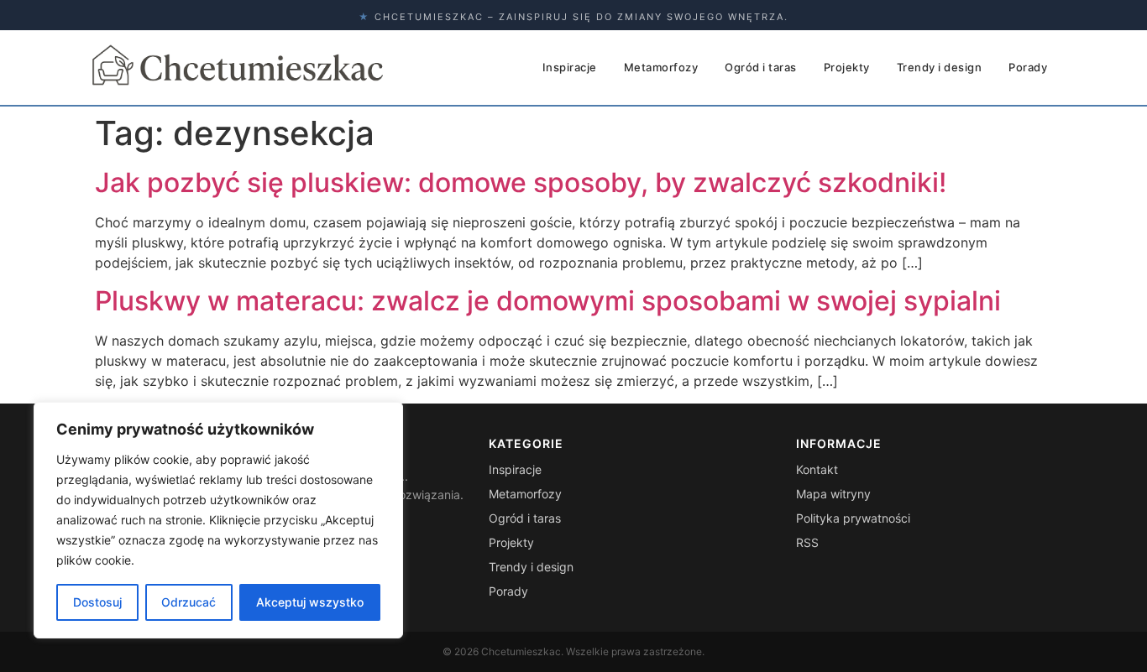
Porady (1027, 67)
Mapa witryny (833, 494)
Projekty (847, 67)
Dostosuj (97, 602)
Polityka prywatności (853, 518)
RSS (807, 542)
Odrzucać (188, 602)
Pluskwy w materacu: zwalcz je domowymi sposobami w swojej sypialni (548, 300)
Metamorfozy (661, 67)
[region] (218, 520)
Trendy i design (939, 67)
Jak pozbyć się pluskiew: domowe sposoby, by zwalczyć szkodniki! (520, 182)
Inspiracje (569, 67)
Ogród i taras (761, 67)
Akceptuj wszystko (310, 602)
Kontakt (817, 469)
